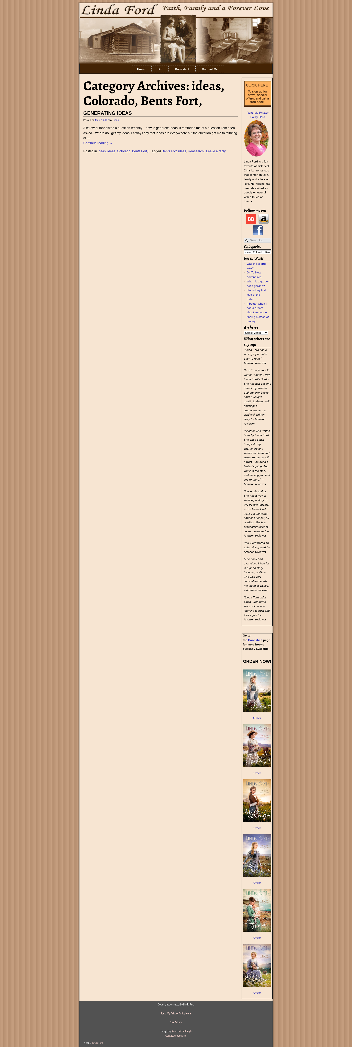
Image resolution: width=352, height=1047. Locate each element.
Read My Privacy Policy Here (176, 1013)
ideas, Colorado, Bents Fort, (127, 151)
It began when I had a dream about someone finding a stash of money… (258, 312)
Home (141, 69)
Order (257, 773)
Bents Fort (169, 151)
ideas (102, 151)
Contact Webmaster (176, 1035)
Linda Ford (97, 1043)
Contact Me (210, 69)
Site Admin (176, 1022)
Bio (160, 69)
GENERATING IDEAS (107, 113)
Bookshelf (182, 69)
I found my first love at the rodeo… (256, 295)
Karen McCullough (181, 1031)
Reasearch (196, 151)
